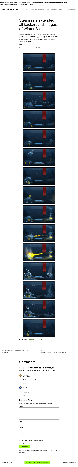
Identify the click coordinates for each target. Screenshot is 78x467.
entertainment (43, 352)
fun (52, 352)
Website (21, 433)
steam (61, 352)
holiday (55, 352)
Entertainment (18, 350)
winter (64, 352)
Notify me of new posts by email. (29, 443)
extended (49, 352)
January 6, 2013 (26, 376)
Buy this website (72, 9)
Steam (26, 350)
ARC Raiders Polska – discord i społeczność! (37, 462)
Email (21, 427)
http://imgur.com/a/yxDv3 (35, 339)
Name (21, 421)
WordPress (73, 462)
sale (59, 352)
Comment (22, 406)
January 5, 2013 (26, 389)
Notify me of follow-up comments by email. (32, 440)
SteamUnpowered (10, 9)
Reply (24, 383)
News (23, 350)
